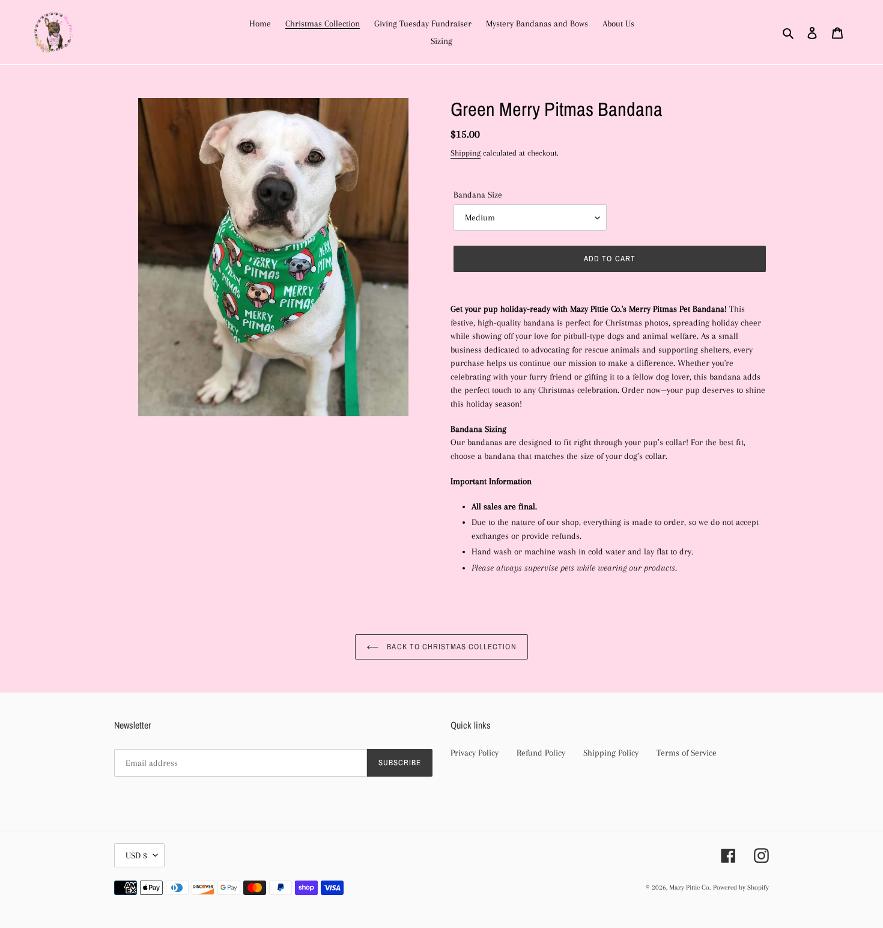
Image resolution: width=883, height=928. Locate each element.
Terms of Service (687, 752)
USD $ (136, 855)
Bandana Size (478, 194)
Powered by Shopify (741, 887)
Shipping (466, 152)
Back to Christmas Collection (450, 646)
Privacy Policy (475, 752)
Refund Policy (541, 752)
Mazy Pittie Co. (690, 887)
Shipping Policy (611, 752)
